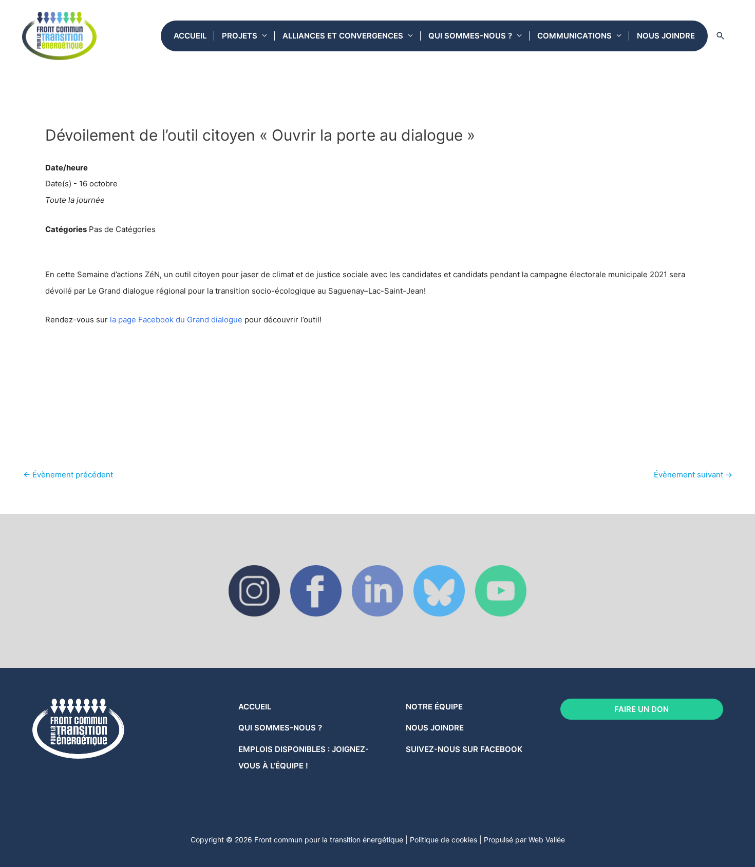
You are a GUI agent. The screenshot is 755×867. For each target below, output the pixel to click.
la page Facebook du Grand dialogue (176, 319)
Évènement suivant (693, 474)
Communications (574, 36)
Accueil (190, 36)
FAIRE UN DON (641, 709)
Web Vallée (546, 839)
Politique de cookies (443, 839)
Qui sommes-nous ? (470, 36)
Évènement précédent (68, 474)
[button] (720, 36)
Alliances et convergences (342, 36)
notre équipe (434, 706)
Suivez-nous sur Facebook (464, 749)
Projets (239, 36)
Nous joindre (666, 36)
